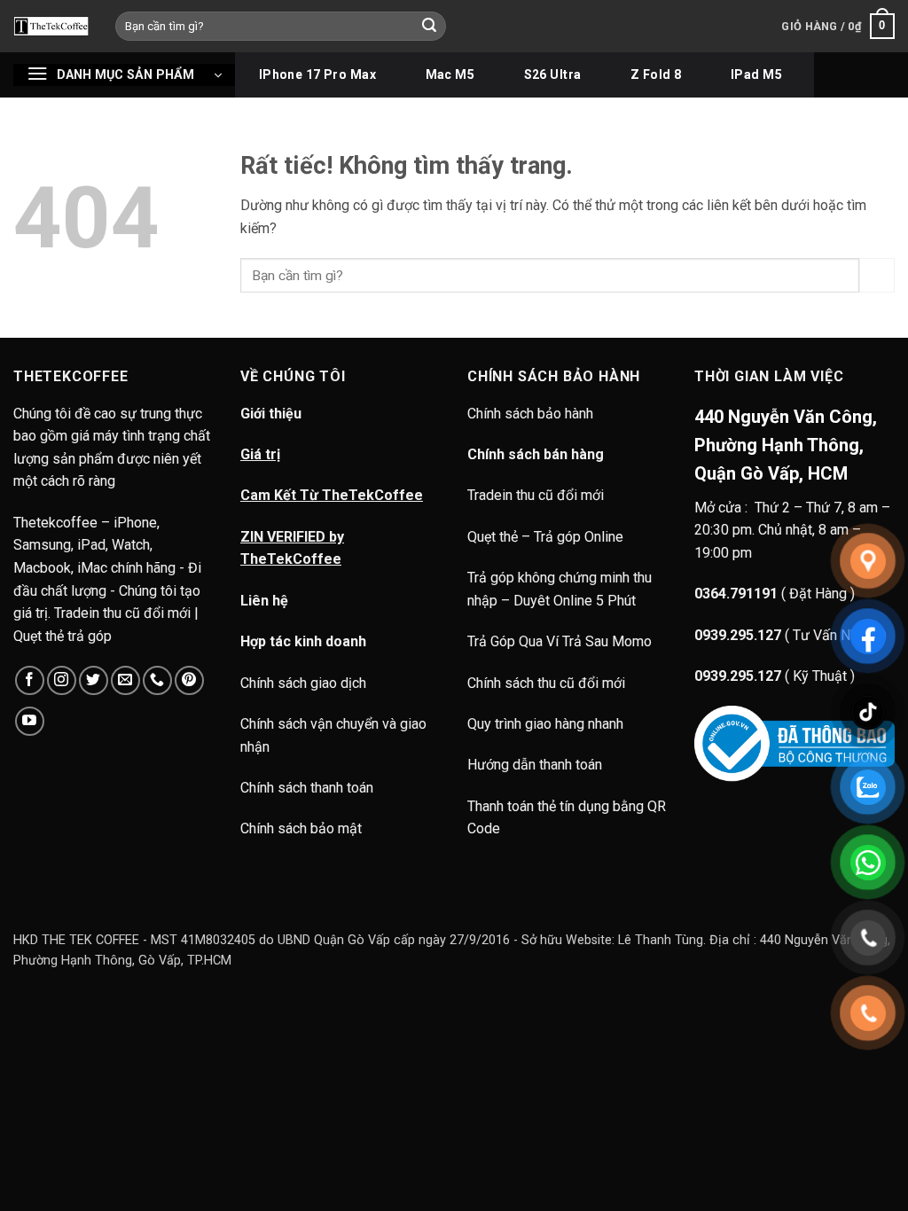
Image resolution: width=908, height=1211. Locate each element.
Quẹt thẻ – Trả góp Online (545, 536)
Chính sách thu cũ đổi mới (546, 683)
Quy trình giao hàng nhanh (545, 723)
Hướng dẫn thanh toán (534, 764)
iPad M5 (756, 74)
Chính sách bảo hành (532, 413)
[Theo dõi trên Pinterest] (189, 680)
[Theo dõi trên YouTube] (29, 721)
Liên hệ (264, 600)
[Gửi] (430, 27)
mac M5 (450, 74)
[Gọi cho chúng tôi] (157, 680)
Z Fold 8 (655, 74)
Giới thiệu (270, 413)
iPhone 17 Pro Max (317, 74)
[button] (838, 26)
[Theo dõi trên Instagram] (61, 680)
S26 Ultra (553, 74)
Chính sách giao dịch (303, 683)
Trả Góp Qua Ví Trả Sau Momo (559, 641)
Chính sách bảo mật (301, 828)
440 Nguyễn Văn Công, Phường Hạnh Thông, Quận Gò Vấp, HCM (785, 445)
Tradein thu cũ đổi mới (535, 495)
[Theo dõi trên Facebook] (29, 680)
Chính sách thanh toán (306, 787)
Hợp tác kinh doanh (303, 641)
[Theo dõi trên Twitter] (93, 680)
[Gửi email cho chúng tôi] (125, 680)
